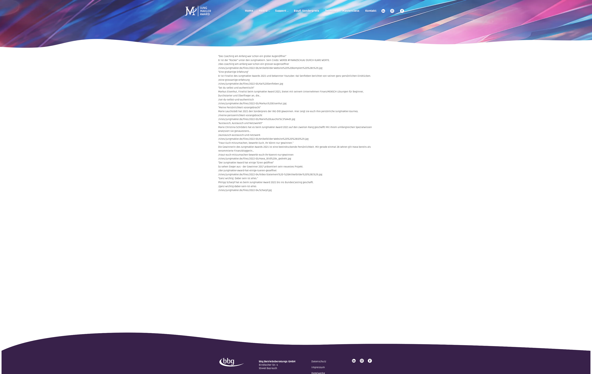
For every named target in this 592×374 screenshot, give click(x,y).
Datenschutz (318, 361)
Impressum (318, 367)
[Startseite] (199, 11)
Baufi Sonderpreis (306, 10)
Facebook (402, 11)
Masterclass (350, 10)
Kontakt (370, 10)
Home (249, 10)
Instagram (392, 11)
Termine (331, 10)
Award (263, 10)
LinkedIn (383, 11)
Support (280, 10)
